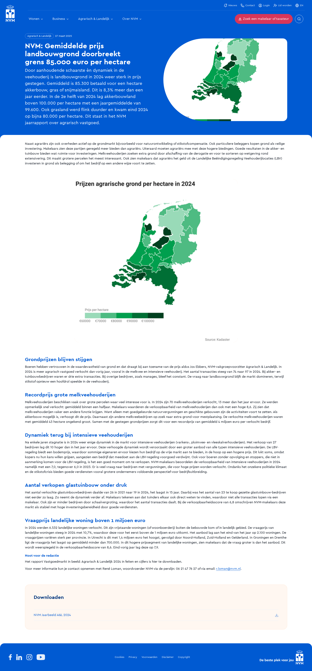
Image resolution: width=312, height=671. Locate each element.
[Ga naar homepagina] (10, 13)
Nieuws (232, 5)
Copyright (184, 657)
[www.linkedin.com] (19, 657)
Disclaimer (168, 657)
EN (301, 5)
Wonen (34, 19)
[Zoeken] (299, 19)
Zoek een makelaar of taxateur (266, 19)
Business (58, 19)
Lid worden (285, 5)
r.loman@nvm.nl (228, 568)
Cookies (119, 657)
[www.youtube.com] (41, 657)
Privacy (133, 657)
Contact (250, 5)
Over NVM (130, 19)
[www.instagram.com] (29, 657)
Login (266, 5)
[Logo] (281, 657)
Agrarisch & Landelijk (93, 19)
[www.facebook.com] (10, 657)
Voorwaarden (149, 657)
